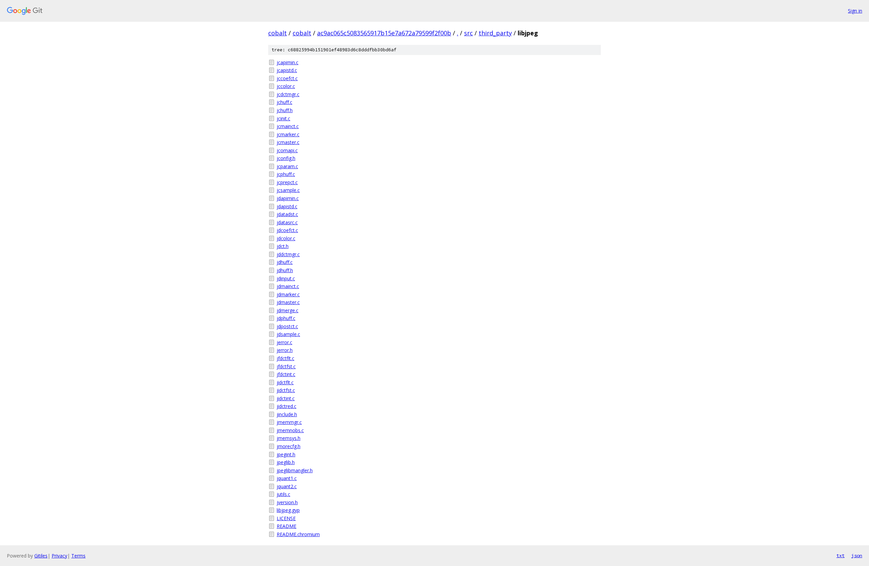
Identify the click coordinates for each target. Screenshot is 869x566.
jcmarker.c (288, 134)
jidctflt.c (285, 382)
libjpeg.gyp (288, 510)
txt (840, 555)
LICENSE (286, 518)
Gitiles (41, 555)
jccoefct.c (287, 78)
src (468, 33)
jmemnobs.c (290, 430)
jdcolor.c (286, 238)
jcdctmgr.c (288, 94)
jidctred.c (286, 406)
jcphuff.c (286, 174)
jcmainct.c (288, 126)
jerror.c (284, 342)
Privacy (59, 555)
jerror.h (285, 350)
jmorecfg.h (288, 446)
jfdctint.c (286, 374)
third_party (495, 33)
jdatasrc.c (287, 222)
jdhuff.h (285, 270)
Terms (78, 555)
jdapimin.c (288, 198)
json (856, 555)
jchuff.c (284, 102)
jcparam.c (287, 166)
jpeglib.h (286, 462)
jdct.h (283, 246)
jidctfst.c (286, 390)
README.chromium (298, 534)
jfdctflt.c (285, 358)
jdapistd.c (287, 206)
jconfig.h (286, 158)
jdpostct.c (287, 326)
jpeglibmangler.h (295, 470)
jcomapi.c (287, 150)
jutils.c (283, 494)
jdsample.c (288, 334)
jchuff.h (285, 110)
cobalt (277, 33)
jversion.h (287, 502)
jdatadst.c (287, 214)
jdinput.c (286, 278)
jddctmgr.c (288, 254)
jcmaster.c (288, 142)
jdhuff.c (285, 262)
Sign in (855, 10)
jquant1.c (287, 478)
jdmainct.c (288, 286)
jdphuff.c (286, 318)
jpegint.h (286, 454)
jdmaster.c (288, 302)
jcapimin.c (287, 62)
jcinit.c (283, 118)
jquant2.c (287, 486)
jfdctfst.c (286, 366)
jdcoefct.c (287, 230)
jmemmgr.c (289, 422)
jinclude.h (287, 414)
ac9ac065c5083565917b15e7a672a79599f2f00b (384, 33)
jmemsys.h (288, 438)
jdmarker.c (288, 294)
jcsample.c (288, 190)
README (286, 526)
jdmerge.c (287, 310)
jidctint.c (286, 398)
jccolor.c (286, 86)
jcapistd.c (287, 70)
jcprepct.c (287, 182)
